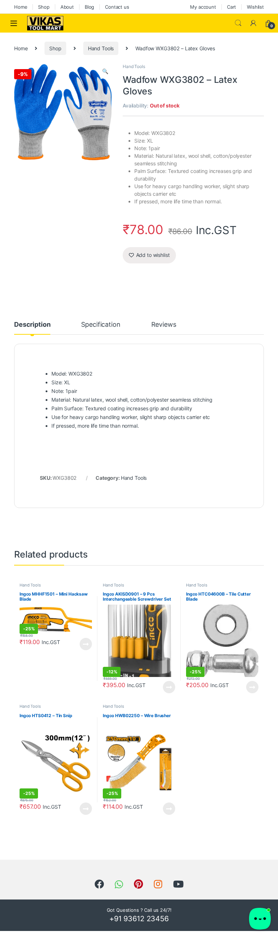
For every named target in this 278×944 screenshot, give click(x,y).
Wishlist (255, 7)
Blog (89, 7)
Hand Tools (101, 48)
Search (238, 23)
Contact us (117, 7)
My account (203, 7)
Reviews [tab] (163, 324)
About (67, 7)
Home (20, 7)
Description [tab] (32, 324)
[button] (105, 71)
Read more (86, 644)
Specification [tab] (100, 324)
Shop (43, 7)
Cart (231, 7)
